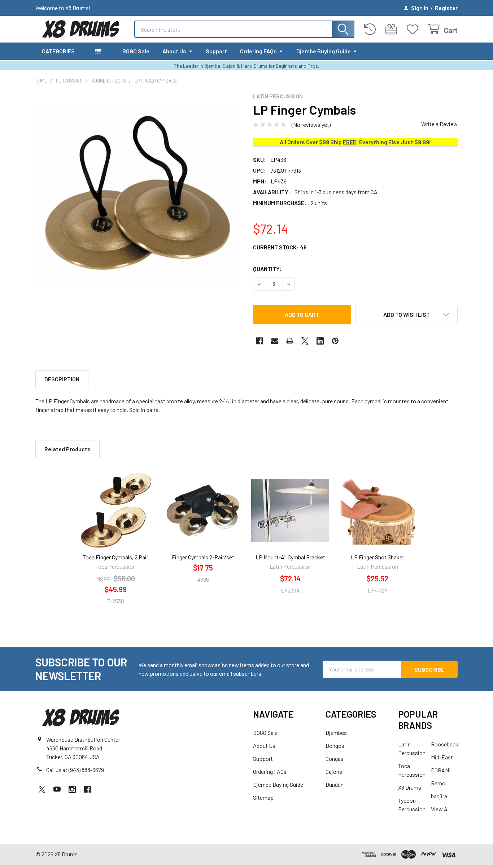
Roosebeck (444, 744)
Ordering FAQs (258, 51)
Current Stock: (280, 247)
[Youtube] (57, 789)
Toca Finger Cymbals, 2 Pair (115, 557)
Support (216, 51)
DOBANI (440, 770)
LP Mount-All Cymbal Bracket (290, 557)
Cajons (334, 771)
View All (440, 809)
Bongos (335, 745)
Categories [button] (58, 51)
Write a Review (439, 123)
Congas (335, 758)
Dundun (335, 784)
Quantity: (267, 268)
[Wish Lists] (414, 29)
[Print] (289, 340)
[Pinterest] (335, 340)
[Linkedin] (320, 340)
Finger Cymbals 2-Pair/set (203, 557)
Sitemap (263, 797)
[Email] (274, 340)
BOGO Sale (135, 51)
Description (61, 379)
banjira (439, 796)
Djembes (336, 732)
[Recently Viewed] (371, 29)
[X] (304, 340)
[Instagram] (72, 789)
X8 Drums (409, 787)
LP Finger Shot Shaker (377, 557)
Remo (438, 783)
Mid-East (442, 757)
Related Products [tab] (67, 448)
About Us (174, 51)
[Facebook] (259, 340)
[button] (406, 314)
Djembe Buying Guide (323, 51)
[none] (137, 195)
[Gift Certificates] (392, 29)
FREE (349, 141)
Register (446, 7)
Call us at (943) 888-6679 (75, 769)
